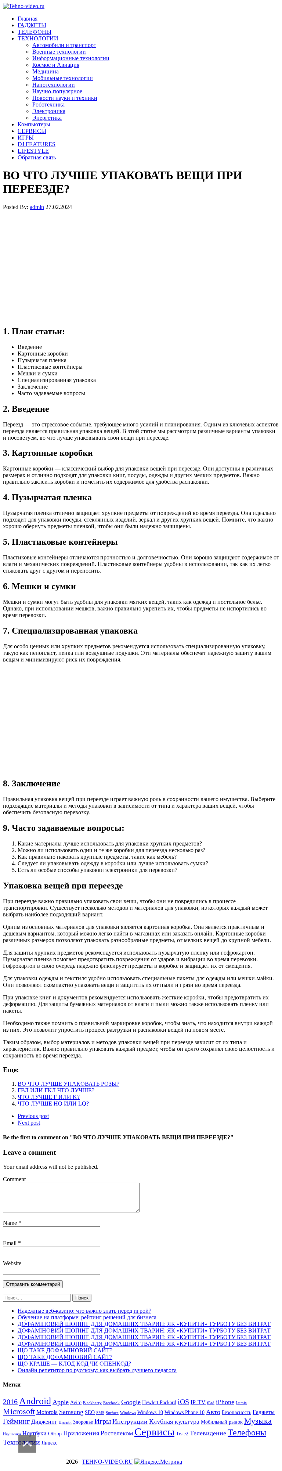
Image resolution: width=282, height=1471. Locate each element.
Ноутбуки (34, 1433)
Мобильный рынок (222, 1422)
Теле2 (182, 1433)
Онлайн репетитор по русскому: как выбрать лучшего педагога (97, 1370)
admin (37, 207)
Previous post (33, 1116)
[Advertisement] (141, 267)
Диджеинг (44, 1421)
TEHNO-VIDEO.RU (107, 1462)
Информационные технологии (70, 58)
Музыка (258, 1420)
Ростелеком (117, 1433)
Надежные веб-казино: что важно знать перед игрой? (84, 1311)
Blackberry (92, 1403)
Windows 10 (150, 1412)
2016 (10, 1402)
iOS (183, 1402)
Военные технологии (59, 51)
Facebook (111, 1403)
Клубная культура (174, 1421)
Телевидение (208, 1433)
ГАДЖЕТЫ (32, 25)
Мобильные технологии (62, 78)
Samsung (71, 1412)
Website (12, 1263)
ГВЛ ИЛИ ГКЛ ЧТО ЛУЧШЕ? (56, 1090)
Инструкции (130, 1421)
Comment (14, 1179)
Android (35, 1401)
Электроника (48, 111)
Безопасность (236, 1412)
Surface (112, 1413)
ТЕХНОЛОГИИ (38, 38)
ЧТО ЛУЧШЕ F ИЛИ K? (49, 1097)
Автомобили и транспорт (64, 45)
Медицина (45, 71)
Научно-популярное (57, 91)
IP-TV (198, 1402)
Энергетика (47, 118)
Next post (29, 1123)
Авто (213, 1412)
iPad (210, 1403)
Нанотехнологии (53, 85)
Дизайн (65, 1422)
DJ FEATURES (36, 144)
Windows (128, 1413)
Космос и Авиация (55, 65)
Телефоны (247, 1432)
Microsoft (19, 1411)
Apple (61, 1402)
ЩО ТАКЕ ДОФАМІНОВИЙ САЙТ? (65, 1350)
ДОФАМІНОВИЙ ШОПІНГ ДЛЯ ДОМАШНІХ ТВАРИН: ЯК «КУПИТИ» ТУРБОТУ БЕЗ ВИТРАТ (144, 1324)
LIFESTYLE (33, 151)
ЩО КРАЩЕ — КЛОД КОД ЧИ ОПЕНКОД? (74, 1363)
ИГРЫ (26, 137)
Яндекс (49, 1443)
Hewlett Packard (159, 1402)
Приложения (81, 1433)
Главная (27, 18)
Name (10, 1223)
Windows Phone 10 (184, 1412)
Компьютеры (34, 124)
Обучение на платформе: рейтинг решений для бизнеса (87, 1317)
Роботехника (48, 104)
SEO (90, 1412)
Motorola (47, 1412)
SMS (100, 1413)
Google (131, 1402)
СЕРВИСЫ (32, 131)
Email (10, 1243)
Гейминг (16, 1421)
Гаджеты (264, 1412)
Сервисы (154, 1432)
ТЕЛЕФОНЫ (34, 32)
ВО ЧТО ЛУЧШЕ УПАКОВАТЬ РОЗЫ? (68, 1084)
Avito (76, 1402)
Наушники (12, 1434)
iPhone (225, 1402)
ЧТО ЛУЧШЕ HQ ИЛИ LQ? (53, 1103)
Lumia (241, 1403)
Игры (102, 1421)
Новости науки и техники (64, 98)
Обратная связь (37, 157)
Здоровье (83, 1422)
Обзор (55, 1433)
